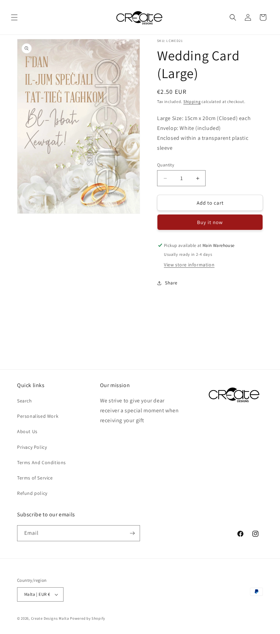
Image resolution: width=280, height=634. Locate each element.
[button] (14, 17)
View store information (189, 265)
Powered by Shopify (87, 618)
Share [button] (171, 283)
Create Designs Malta (50, 618)
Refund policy (32, 493)
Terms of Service (35, 478)
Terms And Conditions (41, 462)
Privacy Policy (32, 447)
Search (24, 401)
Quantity (165, 165)
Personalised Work (37, 416)
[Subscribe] (132, 533)
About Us (27, 431)
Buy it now (210, 222)
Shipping (192, 101)
